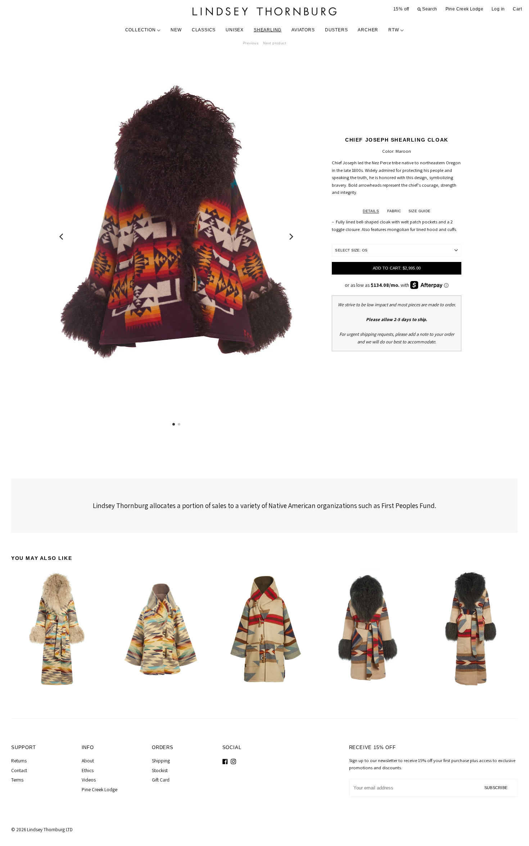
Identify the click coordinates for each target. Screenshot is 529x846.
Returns (19, 760)
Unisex (235, 29)
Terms (17, 779)
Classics (204, 29)
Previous (250, 43)
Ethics (88, 770)
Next (274, 43)
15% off (401, 9)
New (176, 29)
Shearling (267, 29)
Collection (141, 29)
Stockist (160, 770)
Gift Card (160, 779)
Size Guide (419, 211)
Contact (19, 770)
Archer (368, 29)
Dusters (336, 29)
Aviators (303, 29)
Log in (498, 9)
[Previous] (62, 236)
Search (429, 9)
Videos (89, 779)
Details (371, 211)
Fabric (394, 211)
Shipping (161, 760)
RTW (394, 29)
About (88, 760)
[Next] (291, 236)
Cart (517, 9)
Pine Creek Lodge (464, 9)
